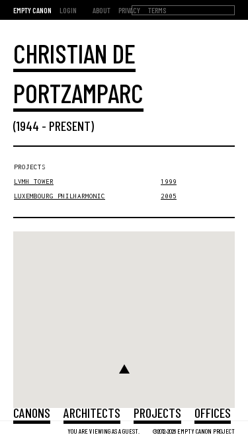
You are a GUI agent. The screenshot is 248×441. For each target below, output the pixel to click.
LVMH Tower (34, 181)
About (101, 10)
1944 (28, 126)
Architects (91, 413)
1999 (169, 181)
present (70, 126)
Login (68, 10)
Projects (157, 413)
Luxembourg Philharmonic (59, 196)
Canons (31, 413)
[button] (124, 369)
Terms (157, 10)
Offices (212, 413)
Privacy (129, 10)
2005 (169, 196)
